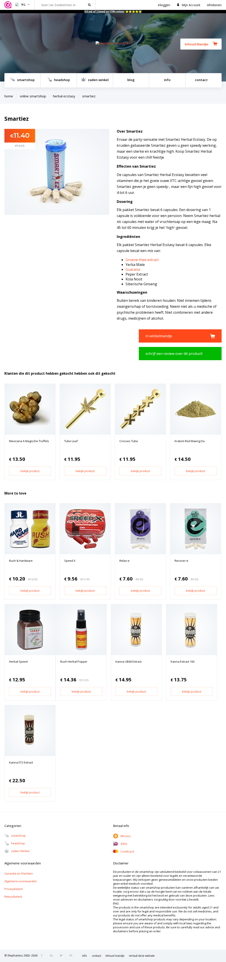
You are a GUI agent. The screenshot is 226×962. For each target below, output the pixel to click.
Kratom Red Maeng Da (190, 441)
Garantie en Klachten (18, 873)
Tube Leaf (71, 441)
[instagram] (52, 955)
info (167, 80)
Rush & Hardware (21, 561)
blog (131, 80)
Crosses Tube (128, 441)
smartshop (26, 80)
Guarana (133, 269)
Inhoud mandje (114, 956)
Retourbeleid (13, 897)
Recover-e (181, 561)
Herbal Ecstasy (64, 96)
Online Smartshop (33, 96)
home (8, 96)
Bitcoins (125, 836)
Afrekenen (214, 5)
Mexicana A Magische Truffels (29, 441)
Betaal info (121, 825)
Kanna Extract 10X (183, 662)
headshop (62, 80)
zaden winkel (98, 80)
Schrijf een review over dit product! (173, 353)
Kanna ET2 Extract (21, 762)
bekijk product (30, 471)
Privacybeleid (13, 889)
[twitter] (62, 955)
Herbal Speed (18, 662)
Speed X (69, 561)
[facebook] (43, 955)
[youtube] (72, 955)
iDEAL (124, 844)
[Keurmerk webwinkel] (8, 5)
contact (201, 80)
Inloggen (164, 5)
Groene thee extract (142, 259)
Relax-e (124, 561)
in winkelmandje (158, 336)
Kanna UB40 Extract (128, 662)
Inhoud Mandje (196, 44)
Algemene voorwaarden (20, 881)
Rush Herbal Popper (73, 662)
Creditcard (127, 851)
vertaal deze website (142, 956)
